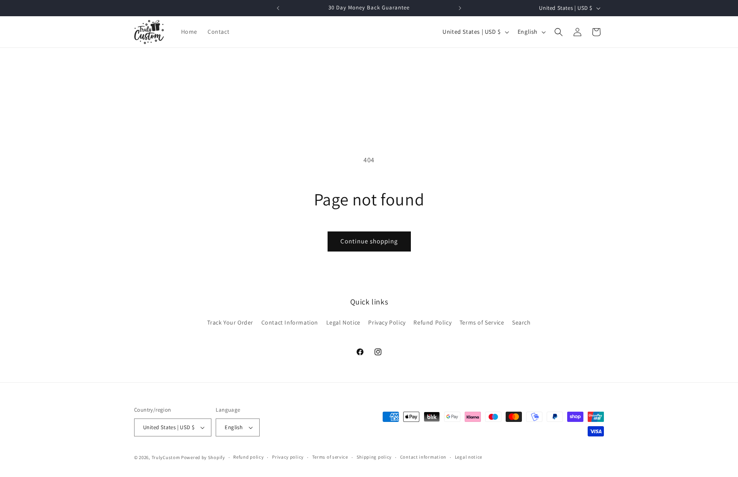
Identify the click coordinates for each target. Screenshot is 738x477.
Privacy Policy (386, 322)
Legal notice (468, 457)
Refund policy (248, 457)
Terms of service (330, 457)
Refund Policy (432, 322)
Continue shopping (369, 241)
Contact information (423, 457)
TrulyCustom (166, 457)
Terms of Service (482, 322)
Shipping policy (374, 457)
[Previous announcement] (278, 8)
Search (521, 322)
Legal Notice (343, 322)
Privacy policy (288, 457)
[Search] (558, 32)
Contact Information (289, 322)
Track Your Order (230, 322)
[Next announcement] (460, 8)
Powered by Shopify (203, 457)
